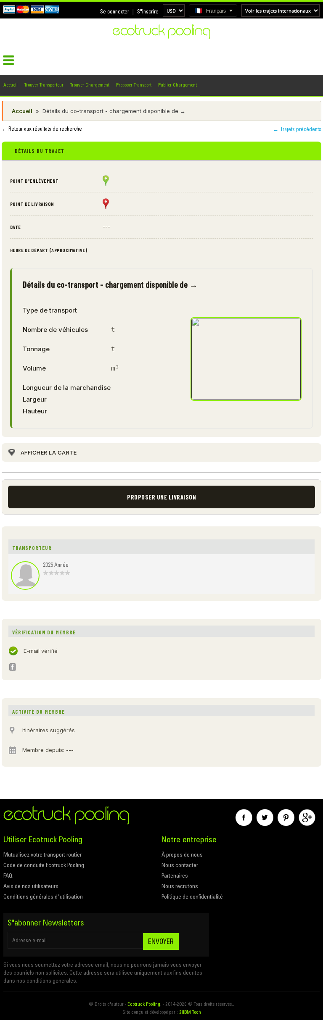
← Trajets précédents (297, 129)
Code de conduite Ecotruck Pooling (43, 865)
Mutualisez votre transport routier (42, 854)
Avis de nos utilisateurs (30, 886)
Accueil (10, 85)
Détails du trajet (39, 150)
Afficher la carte (49, 452)
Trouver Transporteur (44, 85)
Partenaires (175, 875)
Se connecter (114, 11)
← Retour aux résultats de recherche (42, 128)
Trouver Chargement (89, 85)
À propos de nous (182, 854)
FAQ (7, 875)
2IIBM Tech (190, 1012)
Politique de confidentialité (192, 896)
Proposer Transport (133, 85)
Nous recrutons (180, 886)
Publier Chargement (177, 85)
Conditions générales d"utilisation (43, 896)
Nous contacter (180, 865)
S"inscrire (148, 11)
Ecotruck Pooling (143, 1004)
